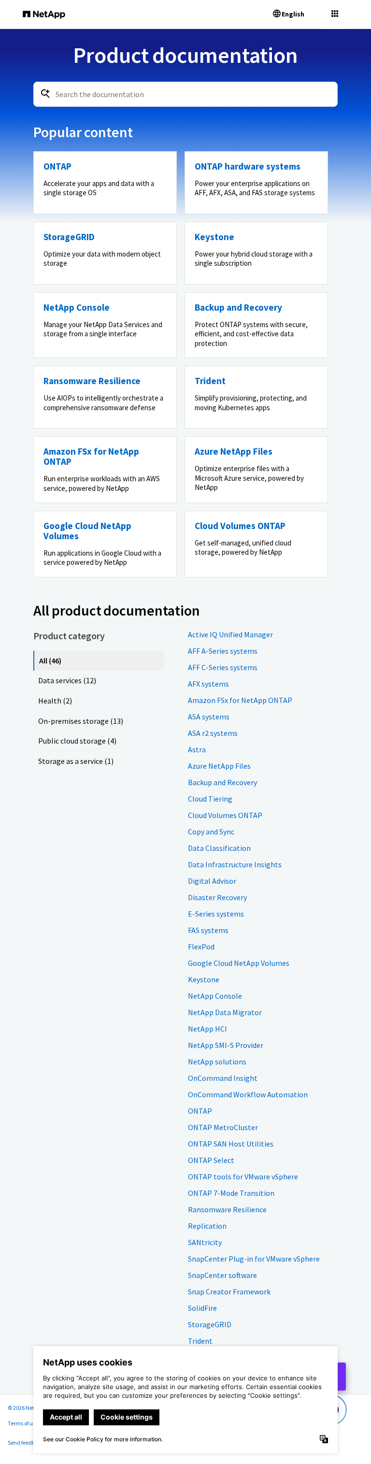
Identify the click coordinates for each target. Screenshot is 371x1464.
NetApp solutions (217, 1061)
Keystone (203, 979)
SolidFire (202, 1308)
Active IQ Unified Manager (230, 634)
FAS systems (208, 930)
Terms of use (23, 1423)
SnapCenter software (222, 1275)
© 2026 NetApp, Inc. (31, 1407)
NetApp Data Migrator (225, 1012)
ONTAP (200, 1111)
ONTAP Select (211, 1160)
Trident (200, 1341)
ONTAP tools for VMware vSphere (243, 1176)
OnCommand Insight (222, 1078)
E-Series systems (216, 914)
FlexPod (201, 946)
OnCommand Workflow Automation (248, 1094)
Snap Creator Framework (229, 1291)
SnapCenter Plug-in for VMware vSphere (254, 1258)
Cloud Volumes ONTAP (225, 815)
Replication (207, 1226)
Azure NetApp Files (219, 766)
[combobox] (185, 94)
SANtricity (205, 1242)
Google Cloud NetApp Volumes (238, 963)
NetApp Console (215, 996)
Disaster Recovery (217, 897)
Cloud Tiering (210, 799)
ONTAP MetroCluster (223, 1127)
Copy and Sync (211, 831)
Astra (197, 749)
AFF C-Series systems (222, 667)
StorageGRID (209, 1324)
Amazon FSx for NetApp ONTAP (240, 700)
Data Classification (219, 848)
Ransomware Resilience (227, 1209)
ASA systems (208, 716)
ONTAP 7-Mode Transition (231, 1193)
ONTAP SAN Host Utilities (230, 1143)
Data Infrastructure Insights (235, 864)
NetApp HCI (207, 1028)
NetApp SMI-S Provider (225, 1045)
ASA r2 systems (213, 733)
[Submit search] (45, 94)
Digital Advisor (212, 881)
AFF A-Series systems (222, 651)
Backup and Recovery (222, 782)
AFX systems (208, 684)
